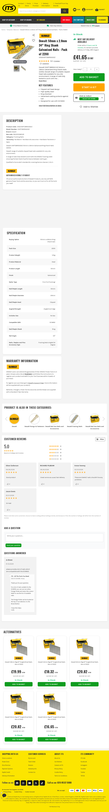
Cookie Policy (58, 772)
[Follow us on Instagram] (23, 783)
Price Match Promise (20, 26)
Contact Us (31, 772)
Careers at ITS (58, 765)
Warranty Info (32, 769)
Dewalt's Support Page (36, 383)
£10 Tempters (78, 20)
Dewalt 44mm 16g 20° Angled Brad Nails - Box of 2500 (51, 718)
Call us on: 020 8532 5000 (59, 782)
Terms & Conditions (60, 776)
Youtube (83, 769)
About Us (57, 758)
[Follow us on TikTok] (42, 783)
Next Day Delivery (56, 26)
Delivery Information (8, 776)
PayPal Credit (6, 772)
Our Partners (58, 761)
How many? (77, 69)
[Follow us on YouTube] (29, 783)
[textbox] (54, 537)
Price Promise (6, 765)
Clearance (102, 20)
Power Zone (5, 761)
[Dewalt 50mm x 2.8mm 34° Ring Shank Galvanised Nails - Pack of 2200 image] (16, 68)
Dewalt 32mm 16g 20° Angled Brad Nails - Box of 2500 (51, 663)
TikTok (83, 776)
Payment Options (7, 769)
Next (104, 418)
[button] (89, 98)
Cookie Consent (30, 792)
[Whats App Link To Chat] (11, 794)
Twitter (83, 772)
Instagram (84, 765)
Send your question (13, 545)
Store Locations (7, 758)
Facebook (84, 761)
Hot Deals (66, 20)
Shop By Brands (26, 20)
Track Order (31, 761)
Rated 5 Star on (86, 26)
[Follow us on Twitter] (36, 783)
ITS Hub (83, 758)
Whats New (90, 20)
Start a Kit (89, 87)
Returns (30, 765)
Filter (102, 439)
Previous (6, 418)
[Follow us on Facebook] (17, 783)
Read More (43, 81)
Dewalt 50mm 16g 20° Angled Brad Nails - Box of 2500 (18, 718)
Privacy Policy (58, 769)
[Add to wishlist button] (33, 40)
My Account (31, 758)
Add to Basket (18, 684)
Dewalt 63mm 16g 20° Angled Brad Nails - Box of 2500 (84, 663)
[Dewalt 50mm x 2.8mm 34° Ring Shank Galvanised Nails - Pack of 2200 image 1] (23, 68)
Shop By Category (8, 20)
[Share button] (33, 35)
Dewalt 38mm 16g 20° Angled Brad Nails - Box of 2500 (18, 663)
